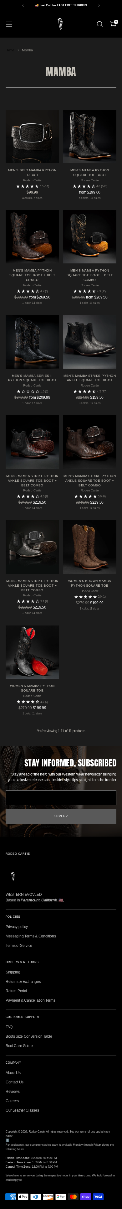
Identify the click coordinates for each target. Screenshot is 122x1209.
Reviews (13, 1091)
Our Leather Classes (22, 1110)
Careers (12, 1101)
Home (10, 50)
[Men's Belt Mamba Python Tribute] (32, 136)
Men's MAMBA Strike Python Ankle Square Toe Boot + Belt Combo (32, 480)
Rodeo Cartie (37, 1131)
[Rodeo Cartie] (61, 24)
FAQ (9, 1027)
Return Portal (16, 991)
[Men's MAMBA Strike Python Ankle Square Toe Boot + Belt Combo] (32, 442)
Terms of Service (19, 945)
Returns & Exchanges (23, 981)
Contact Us (14, 1082)
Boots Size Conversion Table (29, 1036)
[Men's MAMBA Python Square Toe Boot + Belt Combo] (32, 237)
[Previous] (23, 5)
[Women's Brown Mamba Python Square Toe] (90, 547)
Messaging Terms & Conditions (31, 936)
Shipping (13, 972)
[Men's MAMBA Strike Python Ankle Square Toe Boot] (90, 342)
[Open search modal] (99, 24)
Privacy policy (17, 927)
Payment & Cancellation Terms (30, 1000)
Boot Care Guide (19, 1046)
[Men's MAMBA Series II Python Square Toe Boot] (32, 342)
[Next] (99, 5)
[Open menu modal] (9, 24)
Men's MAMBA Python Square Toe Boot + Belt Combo (32, 275)
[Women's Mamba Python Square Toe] (32, 652)
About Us (13, 1073)
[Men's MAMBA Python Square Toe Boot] (90, 136)
